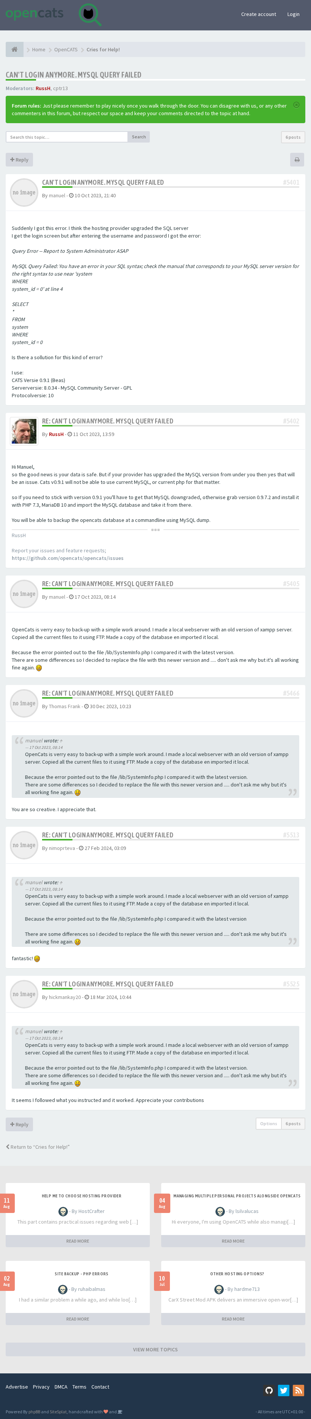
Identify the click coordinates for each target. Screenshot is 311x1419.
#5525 (291, 984)
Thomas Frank (64, 706)
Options (268, 1123)
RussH (43, 88)
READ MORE (77, 1241)
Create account (258, 14)
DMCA (61, 1386)
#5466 (291, 693)
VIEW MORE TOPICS (155, 1349)
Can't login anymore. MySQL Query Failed (74, 74)
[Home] (15, 49)
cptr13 (60, 88)
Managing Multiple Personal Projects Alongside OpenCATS (237, 1196)
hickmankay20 (65, 997)
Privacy (41, 1386)
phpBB (34, 1411)
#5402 (291, 421)
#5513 (291, 835)
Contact (100, 1386)
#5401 (291, 182)
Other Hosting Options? (237, 1273)
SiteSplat (58, 1411)
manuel (57, 195)
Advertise (17, 1386)
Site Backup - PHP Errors (81, 1273)
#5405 (291, 584)
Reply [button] (21, 159)
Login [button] (293, 14)
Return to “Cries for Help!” (39, 1146)
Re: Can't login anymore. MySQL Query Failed (107, 421)
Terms (79, 1386)
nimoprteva (62, 848)
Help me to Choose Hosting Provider (82, 1196)
